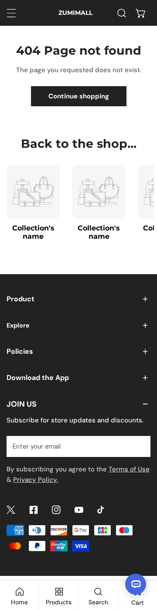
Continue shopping (78, 96)
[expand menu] (11, 13)
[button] (140, 13)
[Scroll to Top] (141, 563)
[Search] (121, 13)
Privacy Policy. (35, 479)
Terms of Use (129, 469)
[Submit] (139, 446)
